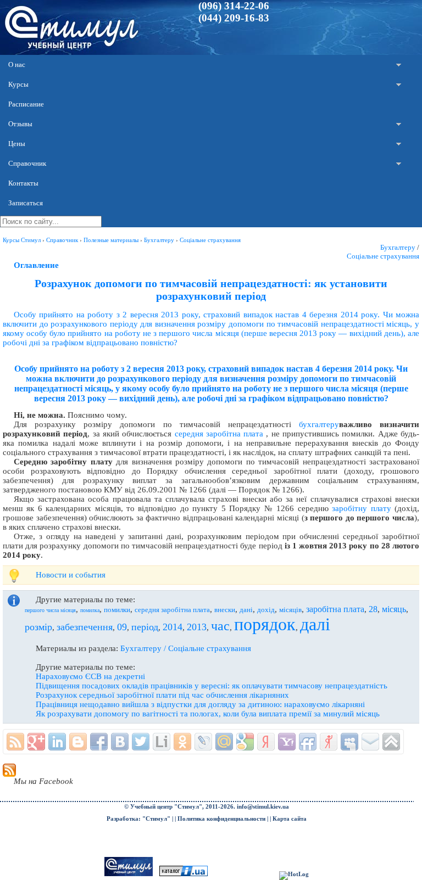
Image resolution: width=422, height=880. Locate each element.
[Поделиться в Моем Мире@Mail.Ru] (224, 741)
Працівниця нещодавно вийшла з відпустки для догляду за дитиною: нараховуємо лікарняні (200, 704)
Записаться (25, 203)
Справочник (27, 163)
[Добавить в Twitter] (140, 741)
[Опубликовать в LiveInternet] (161, 741)
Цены (16, 143)
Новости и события (71, 574)
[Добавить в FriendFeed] (307, 741)
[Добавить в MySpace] (349, 741)
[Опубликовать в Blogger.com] (78, 741)
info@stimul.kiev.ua (263, 807)
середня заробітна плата (219, 433)
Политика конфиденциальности (221, 819)
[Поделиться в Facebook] (99, 741)
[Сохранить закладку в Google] (245, 741)
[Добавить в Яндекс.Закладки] (266, 741)
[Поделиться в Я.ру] (328, 741)
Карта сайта (290, 819)
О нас (16, 64)
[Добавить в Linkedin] (57, 741)
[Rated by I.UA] (183, 874)
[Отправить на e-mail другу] (370, 741)
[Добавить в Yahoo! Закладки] (287, 741)
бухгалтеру (319, 424)
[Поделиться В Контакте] (120, 741)
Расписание (26, 104)
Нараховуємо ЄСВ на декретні (90, 676)
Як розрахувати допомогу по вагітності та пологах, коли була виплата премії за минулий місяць (208, 713)
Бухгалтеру (397, 247)
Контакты (23, 183)
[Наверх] (391, 741)
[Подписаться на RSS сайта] (15, 741)
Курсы (18, 84)
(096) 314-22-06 (233, 6)
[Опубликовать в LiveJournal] (203, 741)
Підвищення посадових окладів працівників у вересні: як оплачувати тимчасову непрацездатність (211, 685)
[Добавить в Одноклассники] (182, 741)
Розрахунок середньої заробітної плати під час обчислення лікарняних (162, 695)
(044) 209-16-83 (233, 18)
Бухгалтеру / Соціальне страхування (185, 648)
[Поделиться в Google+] (36, 741)
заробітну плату (361, 508)
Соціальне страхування (383, 256)
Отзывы (20, 124)
